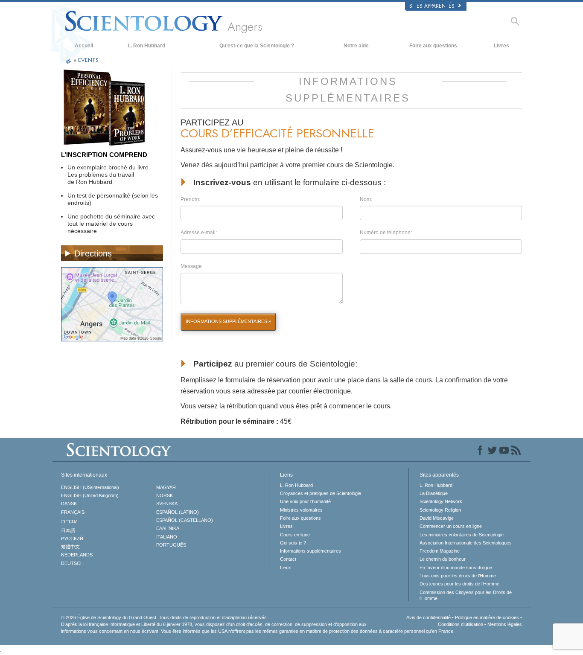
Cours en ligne (295, 534)
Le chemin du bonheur (443, 559)
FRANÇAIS (73, 512)
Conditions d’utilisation (460, 624)
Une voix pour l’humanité (305, 501)
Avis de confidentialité (428, 617)
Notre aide (356, 46)
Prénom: (190, 199)
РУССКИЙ (72, 538)
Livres (501, 46)
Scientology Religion (440, 509)
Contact (288, 559)
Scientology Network (441, 501)
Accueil (84, 46)
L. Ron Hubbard (146, 46)
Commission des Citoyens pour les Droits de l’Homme (466, 595)
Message (191, 266)
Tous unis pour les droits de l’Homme (458, 575)
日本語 (68, 530)
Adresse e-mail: (199, 233)
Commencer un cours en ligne (451, 526)
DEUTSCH (72, 563)
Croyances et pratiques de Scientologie (320, 493)
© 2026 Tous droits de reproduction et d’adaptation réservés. (164, 617)
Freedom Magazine (440, 550)
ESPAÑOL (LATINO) (177, 512)
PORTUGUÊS (171, 544)
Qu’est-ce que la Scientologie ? (256, 46)
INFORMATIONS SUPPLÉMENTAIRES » (228, 321)
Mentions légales (504, 624)
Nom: (366, 199)
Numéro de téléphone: (386, 233)
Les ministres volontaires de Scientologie (462, 534)
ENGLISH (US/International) (90, 487)
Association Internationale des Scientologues (466, 542)
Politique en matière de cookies (487, 617)
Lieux (285, 567)
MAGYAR (166, 487)
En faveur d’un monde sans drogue (456, 567)
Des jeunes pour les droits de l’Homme (459, 583)
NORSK (164, 495)
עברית (69, 521)
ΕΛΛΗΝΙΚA (167, 528)
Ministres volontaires (301, 509)
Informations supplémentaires (310, 550)
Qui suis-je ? (293, 542)
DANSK (69, 503)
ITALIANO (166, 536)
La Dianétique (434, 493)
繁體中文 (70, 546)
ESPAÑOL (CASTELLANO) (184, 520)
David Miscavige (437, 518)
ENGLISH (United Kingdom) (90, 495)
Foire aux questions (433, 46)
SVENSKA (167, 503)
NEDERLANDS (77, 554)
